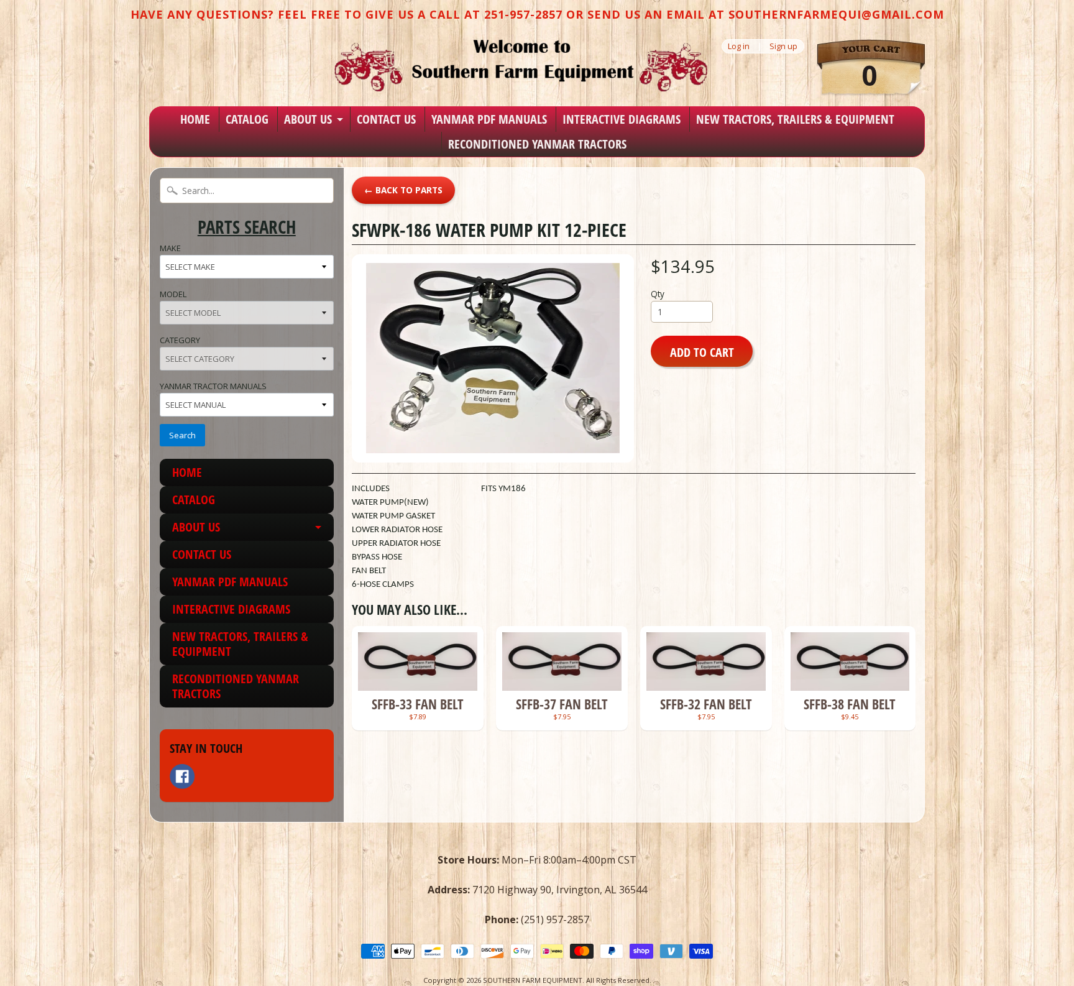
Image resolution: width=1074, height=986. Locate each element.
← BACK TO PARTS (403, 190)
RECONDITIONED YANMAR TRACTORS (537, 144)
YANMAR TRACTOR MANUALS (213, 386)
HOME (195, 119)
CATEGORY (180, 340)
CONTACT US (386, 119)
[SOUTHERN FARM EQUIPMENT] (520, 65)
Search (182, 435)
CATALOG (247, 119)
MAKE (170, 248)
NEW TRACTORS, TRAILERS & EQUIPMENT (795, 119)
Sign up (783, 46)
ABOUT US (308, 119)
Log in (739, 46)
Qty (657, 294)
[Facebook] (182, 776)
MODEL (173, 294)
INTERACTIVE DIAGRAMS (621, 119)
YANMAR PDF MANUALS (489, 119)
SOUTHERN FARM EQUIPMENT (532, 980)
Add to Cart (702, 352)
